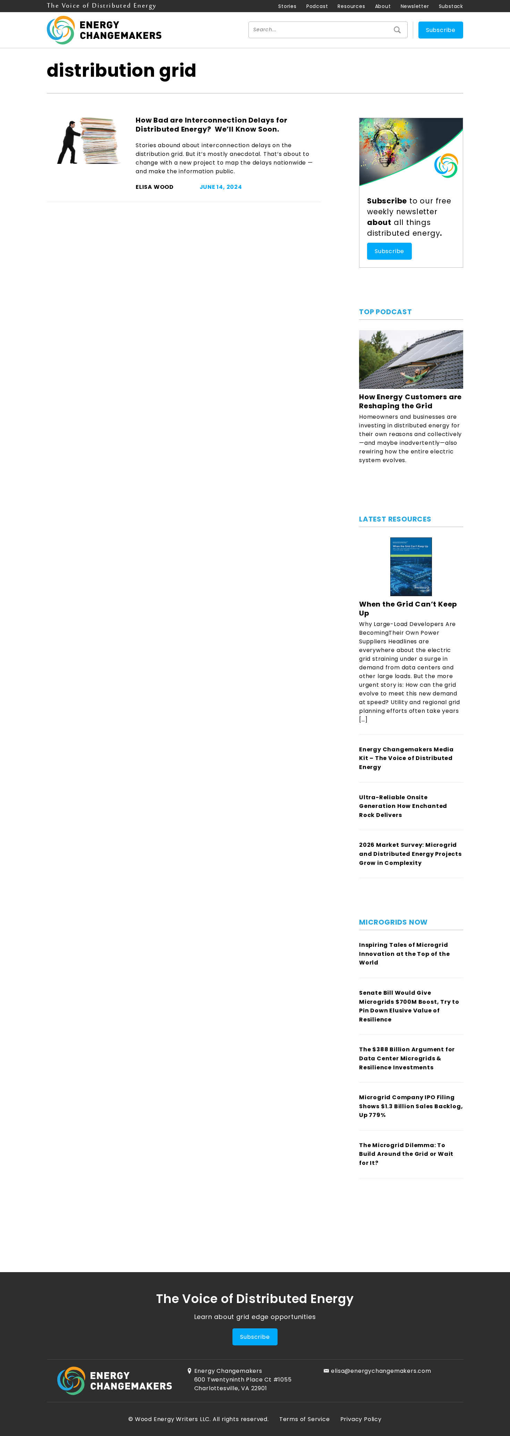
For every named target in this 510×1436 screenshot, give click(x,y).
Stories (287, 6)
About (383, 6)
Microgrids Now (393, 922)
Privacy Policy (361, 1419)
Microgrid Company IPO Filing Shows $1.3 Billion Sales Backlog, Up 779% (411, 1106)
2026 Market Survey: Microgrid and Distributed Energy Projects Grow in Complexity (410, 854)
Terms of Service (304, 1419)
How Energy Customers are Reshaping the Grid (410, 401)
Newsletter (415, 6)
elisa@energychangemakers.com (381, 1371)
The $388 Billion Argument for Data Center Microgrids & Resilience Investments (407, 1058)
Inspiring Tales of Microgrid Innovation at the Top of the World (404, 954)
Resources (351, 6)
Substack (451, 6)
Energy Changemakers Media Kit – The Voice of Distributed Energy (406, 758)
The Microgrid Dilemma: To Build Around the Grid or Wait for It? (406, 1154)
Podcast (317, 6)
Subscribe (441, 30)
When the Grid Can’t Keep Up (408, 608)
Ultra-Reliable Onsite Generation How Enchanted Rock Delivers (403, 806)
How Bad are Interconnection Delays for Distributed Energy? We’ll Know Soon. (211, 125)
